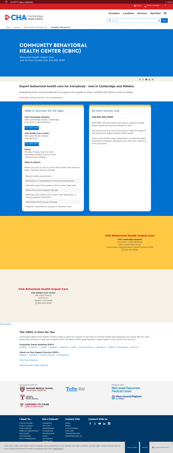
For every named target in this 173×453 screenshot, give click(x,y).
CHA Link (69, 431)
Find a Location (26, 425)
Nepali (112, 347)
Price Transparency (27, 438)
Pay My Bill (24, 433)
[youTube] (99, 424)
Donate (139, 6)
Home (8, 27)
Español (64, 347)
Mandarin (101, 347)
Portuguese (6, 324)
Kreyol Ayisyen (86, 347)
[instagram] (109, 424)
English (22, 347)
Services (17, 27)
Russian (134, 347)
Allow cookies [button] (132, 447)
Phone (68, 425)
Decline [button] (144, 447)
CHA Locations (71, 428)
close (169, 2)
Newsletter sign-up (73, 436)
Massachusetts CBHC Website (33, 365)
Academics (47, 423)
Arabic (44, 347)
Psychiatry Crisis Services (60, 27)
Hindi (74, 347)
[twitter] (95, 424)
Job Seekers (47, 438)
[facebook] (90, 424)
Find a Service (25, 428)
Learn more (58, 448)
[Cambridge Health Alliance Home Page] (24, 17)
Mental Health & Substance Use (35, 27)
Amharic (33, 347)
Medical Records (72, 433)
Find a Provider (26, 423)
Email (67, 423)
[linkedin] (104, 424)
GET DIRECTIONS (31, 128)
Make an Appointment (29, 431)
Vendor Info (47, 441)
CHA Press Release (28, 360)
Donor (45, 436)
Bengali (53, 347)
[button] (160, 447)
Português (123, 347)
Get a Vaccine (26, 2)
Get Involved (25, 436)
